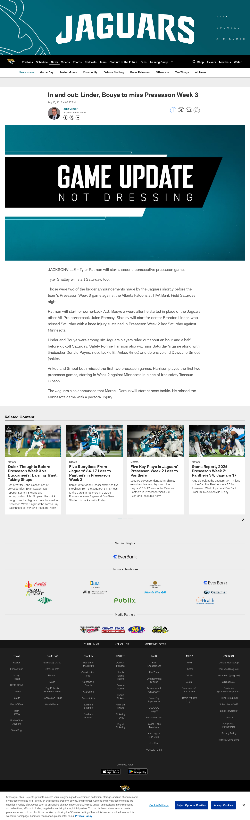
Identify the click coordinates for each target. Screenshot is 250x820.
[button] (119, 519)
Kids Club (154, 743)
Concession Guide (52, 697)
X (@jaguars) (228, 681)
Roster (16, 662)
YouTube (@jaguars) (229, 669)
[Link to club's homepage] (11, 61)
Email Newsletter (229, 710)
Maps (52, 681)
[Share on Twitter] (181, 112)
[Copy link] (197, 110)
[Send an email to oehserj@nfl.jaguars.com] (78, 117)
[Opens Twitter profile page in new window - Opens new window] (72, 117)
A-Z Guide (88, 691)
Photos (189, 669)
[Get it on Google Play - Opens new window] (138, 773)
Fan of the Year (154, 717)
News (189, 662)
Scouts (16, 697)
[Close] (243, 805)
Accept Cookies (223, 805)
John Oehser (70, 108)
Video (190, 675)
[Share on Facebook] (173, 112)
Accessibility (88, 698)
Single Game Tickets (120, 675)
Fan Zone (154, 672)
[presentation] (243, 520)
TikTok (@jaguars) (229, 697)
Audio (189, 681)
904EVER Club (154, 749)
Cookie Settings (159, 805)
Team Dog (16, 730)
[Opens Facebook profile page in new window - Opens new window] (65, 117)
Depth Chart (16, 685)
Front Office (16, 704)
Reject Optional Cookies (191, 805)
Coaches (16, 691)
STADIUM (88, 656)
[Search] (194, 61)
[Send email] (189, 112)
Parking (52, 675)
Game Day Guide (52, 662)
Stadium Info (52, 669)
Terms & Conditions (228, 739)
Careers (229, 717)
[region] (125, 805)
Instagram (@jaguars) (229, 675)
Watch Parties (52, 704)
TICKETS (120, 656)
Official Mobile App (229, 662)
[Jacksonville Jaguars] (125, 789)
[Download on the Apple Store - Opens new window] (111, 772)
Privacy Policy (228, 733)
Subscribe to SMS (228, 704)
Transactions (16, 669)
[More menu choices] (172, 61)
